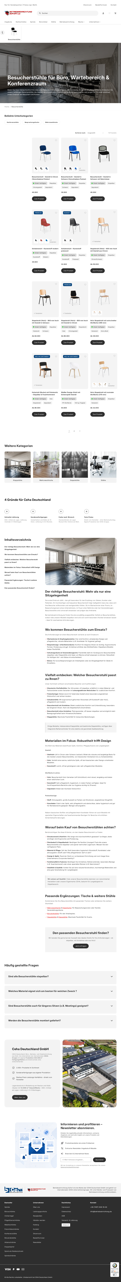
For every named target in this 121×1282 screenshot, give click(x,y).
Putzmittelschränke (12, 1229)
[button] (81, 22)
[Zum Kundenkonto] (103, 13)
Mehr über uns (19, 1097)
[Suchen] (94, 13)
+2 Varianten (82, 169)
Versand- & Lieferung (70, 1220)
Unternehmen (38, 1203)
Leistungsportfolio (40, 1211)
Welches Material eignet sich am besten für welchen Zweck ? (42, 991)
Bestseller (8, 1203)
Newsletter (37, 1242)
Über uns (36, 1207)
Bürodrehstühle (53, 914)
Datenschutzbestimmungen (70, 1167)
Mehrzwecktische (51, 122)
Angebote (8, 22)
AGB (63, 1216)
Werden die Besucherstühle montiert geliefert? (34, 1020)
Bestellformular (101, 5)
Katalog (36, 1225)
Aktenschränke (10, 1242)
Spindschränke (10, 1256)
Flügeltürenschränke (12, 1220)
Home (7, 107)
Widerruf (66, 1225)
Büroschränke (10, 1211)
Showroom (87, 5)
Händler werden (39, 1220)
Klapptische (66, 908)
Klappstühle (62, 917)
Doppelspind (9, 1247)
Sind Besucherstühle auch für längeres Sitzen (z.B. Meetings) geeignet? (48, 1005)
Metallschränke (10, 1225)
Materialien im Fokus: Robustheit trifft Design (22, 567)
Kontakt (113, 5)
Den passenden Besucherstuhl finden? (20, 588)
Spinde (7, 1207)
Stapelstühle (52, 917)
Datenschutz (66, 1211)
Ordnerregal (9, 1216)
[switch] (115, 1275)
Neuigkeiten (37, 1216)
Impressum (66, 1207)
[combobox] (69, 13)
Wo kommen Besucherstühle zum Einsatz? (21, 554)
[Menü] (118, 1263)
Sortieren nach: (80, 133)
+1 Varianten (96, 241)
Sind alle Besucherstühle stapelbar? (28, 976)
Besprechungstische (32, 122)
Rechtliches (66, 1203)
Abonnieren (99, 1160)
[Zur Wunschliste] (109, 13)
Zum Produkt (39, 199)
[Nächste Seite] (79, 431)
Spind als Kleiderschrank (14, 1251)
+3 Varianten (111, 384)
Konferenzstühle (13, 122)
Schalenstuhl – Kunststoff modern (45, 249)
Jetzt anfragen (80, 946)
